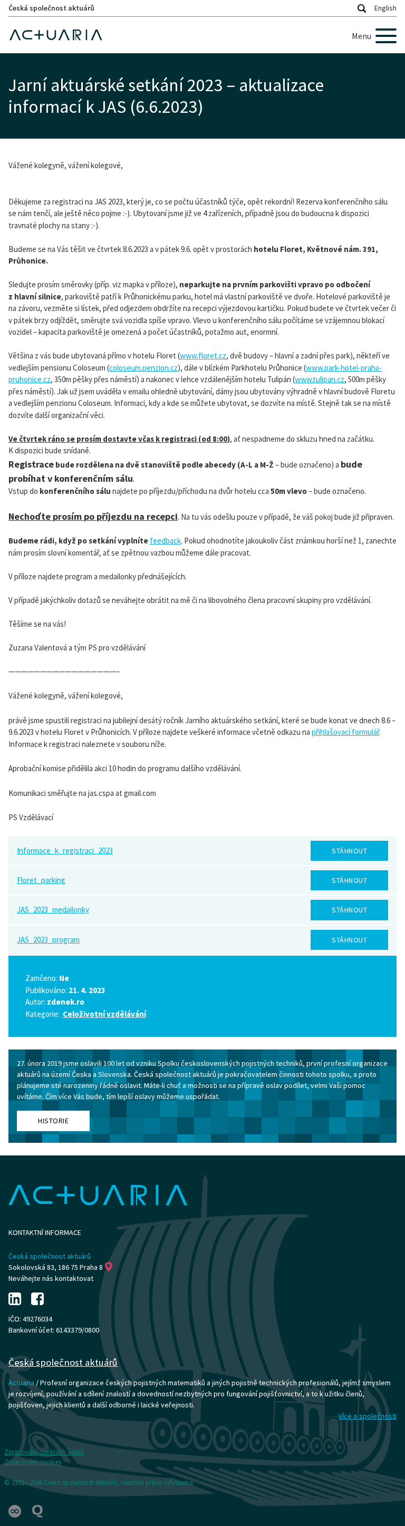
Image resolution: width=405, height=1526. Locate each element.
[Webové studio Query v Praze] (37, 1510)
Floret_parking (41, 880)
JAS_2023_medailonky (53, 910)
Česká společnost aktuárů (51, 8)
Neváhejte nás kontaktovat (50, 1278)
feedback (165, 541)
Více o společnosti (368, 1416)
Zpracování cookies (32, 1461)
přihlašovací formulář (345, 732)
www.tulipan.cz (319, 379)
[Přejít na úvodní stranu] (202, 35)
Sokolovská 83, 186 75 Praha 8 (55, 1267)
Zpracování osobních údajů (44, 1451)
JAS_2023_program (48, 940)
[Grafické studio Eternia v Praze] (15, 1510)
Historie (53, 1120)
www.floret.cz (203, 356)
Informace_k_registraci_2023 (65, 850)
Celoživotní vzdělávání (104, 1014)
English (385, 8)
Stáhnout (349, 851)
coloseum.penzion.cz (143, 368)
